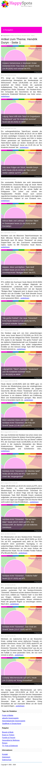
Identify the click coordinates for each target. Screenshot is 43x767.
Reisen (4, 743)
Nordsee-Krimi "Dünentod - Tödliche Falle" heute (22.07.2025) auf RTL (20, 577)
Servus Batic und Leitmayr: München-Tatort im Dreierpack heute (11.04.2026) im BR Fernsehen (20, 223)
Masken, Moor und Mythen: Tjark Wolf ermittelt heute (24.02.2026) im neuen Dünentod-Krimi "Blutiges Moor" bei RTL (19, 270)
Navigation (8, 30)
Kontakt (5, 754)
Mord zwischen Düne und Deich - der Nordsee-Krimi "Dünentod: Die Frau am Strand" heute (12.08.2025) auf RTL (18, 422)
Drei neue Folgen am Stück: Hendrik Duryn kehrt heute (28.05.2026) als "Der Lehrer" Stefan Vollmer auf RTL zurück (20, 170)
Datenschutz (6, 760)
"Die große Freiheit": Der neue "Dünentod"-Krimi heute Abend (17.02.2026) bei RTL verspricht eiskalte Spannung (20, 321)
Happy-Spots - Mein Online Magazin (16, 4)
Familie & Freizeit (8, 737)
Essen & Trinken (8, 735)
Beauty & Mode (7, 732)
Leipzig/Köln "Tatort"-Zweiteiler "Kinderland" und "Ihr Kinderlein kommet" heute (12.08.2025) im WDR (20, 371)
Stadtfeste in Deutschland (11, 723)
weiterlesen (5, 96)
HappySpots (5, 35)
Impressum (6, 757)
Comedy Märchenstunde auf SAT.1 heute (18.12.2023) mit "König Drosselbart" (19, 679)
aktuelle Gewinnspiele (10, 718)
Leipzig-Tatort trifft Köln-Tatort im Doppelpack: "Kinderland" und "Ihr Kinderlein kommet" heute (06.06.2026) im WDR (21, 119)
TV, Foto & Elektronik (10, 746)
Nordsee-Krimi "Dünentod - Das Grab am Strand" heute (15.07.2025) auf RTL (19, 628)
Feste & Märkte (7, 715)
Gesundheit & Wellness (11, 740)
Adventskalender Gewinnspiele (13, 721)
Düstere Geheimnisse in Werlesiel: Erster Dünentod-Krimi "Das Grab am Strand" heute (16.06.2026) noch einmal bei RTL (21, 66)
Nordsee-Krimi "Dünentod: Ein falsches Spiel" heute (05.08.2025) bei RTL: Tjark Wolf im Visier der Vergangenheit (21, 473)
